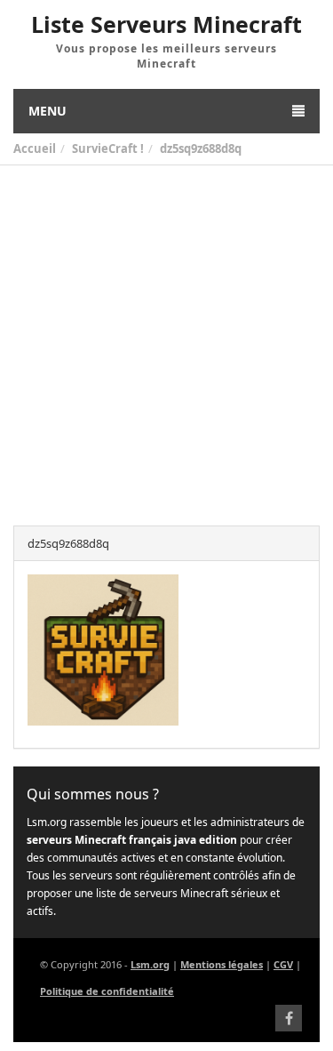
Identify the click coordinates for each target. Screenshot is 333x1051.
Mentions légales (221, 964)
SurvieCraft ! (108, 148)
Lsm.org (150, 964)
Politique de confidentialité (107, 991)
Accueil (34, 148)
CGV (283, 964)
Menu (47, 110)
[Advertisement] (166, 341)
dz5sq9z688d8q (201, 148)
